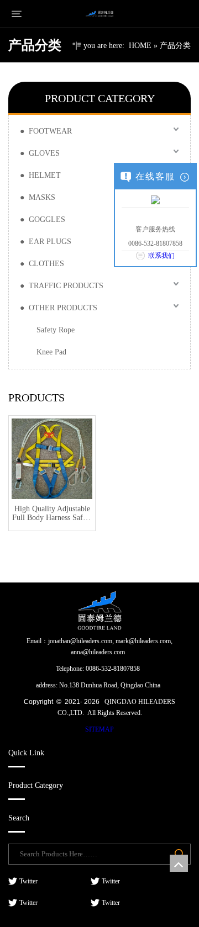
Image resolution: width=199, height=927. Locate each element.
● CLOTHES (42, 263)
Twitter (28, 881)
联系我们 (161, 255)
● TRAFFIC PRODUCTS (61, 286)
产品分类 (175, 45)
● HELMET (40, 175)
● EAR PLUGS (45, 241)
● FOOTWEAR (46, 131)
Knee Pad (51, 352)
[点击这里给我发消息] (155, 199)
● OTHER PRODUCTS (58, 308)
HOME (140, 45)
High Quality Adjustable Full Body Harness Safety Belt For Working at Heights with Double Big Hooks (52, 513)
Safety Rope (55, 330)
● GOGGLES (42, 219)
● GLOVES (40, 153)
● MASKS (37, 197)
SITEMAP (99, 729)
